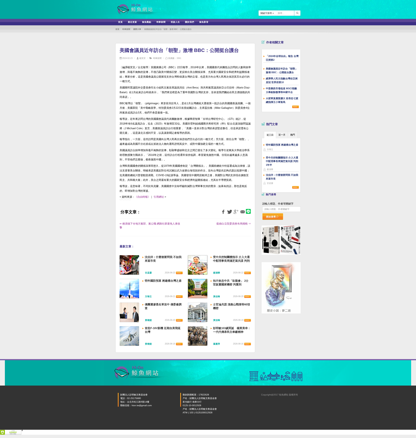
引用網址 (159, 196)
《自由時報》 (142, 196)
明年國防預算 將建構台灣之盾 (163, 280)
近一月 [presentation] (282, 134)
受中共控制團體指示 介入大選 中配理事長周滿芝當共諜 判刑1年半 (231, 261)
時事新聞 (126, 29)
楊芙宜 (142, 58)
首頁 (117, 29)
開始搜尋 (271, 216)
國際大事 (137, 29)
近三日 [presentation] (270, 135)
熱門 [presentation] (292, 134)
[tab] (270, 134)
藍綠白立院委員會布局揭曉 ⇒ (233, 223)
